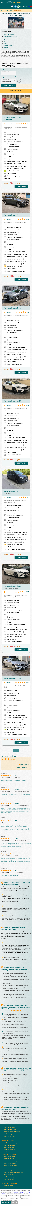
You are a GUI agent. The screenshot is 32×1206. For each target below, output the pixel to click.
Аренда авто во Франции (9, 1154)
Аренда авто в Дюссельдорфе (11, 1134)
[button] (8, 73)
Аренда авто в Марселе (9, 1160)
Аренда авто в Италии (8, 1140)
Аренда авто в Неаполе (9, 1151)
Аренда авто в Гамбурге (9, 1136)
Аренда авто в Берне (9, 1185)
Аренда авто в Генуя (9, 1147)
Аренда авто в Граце (9, 1179)
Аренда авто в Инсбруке (10, 1178)
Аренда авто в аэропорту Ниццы (12, 1161)
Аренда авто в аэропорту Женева (12, 1188)
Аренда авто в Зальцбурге (10, 1176)
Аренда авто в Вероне (9, 1149)
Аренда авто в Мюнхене (10, 1129)
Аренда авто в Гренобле (10, 1163)
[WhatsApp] (18, 6)
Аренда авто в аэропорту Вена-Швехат (13, 1172)
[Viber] (12, 6)
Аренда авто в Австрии (8, 1169)
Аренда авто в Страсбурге (10, 1165)
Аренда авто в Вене (8, 1170)
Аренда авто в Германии (9, 1126)
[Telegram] (15, 6)
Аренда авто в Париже (9, 1156)
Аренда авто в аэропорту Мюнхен (12, 1131)
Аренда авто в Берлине (9, 1127)
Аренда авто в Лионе (9, 1158)
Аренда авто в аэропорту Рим (11, 1143)
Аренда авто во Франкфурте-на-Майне (13, 1133)
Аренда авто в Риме (9, 1142)
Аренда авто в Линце (9, 1174)
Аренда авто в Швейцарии (9, 1183)
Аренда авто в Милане (9, 1145)
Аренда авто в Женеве (9, 1186)
